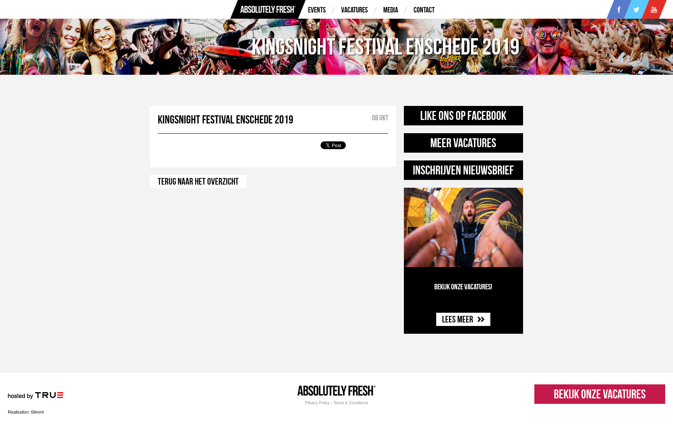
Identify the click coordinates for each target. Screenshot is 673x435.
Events (317, 9)
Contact (424, 9)
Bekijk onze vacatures (600, 394)
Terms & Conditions (350, 403)
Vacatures (354, 9)
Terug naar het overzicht (198, 181)
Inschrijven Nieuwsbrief (463, 170)
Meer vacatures (463, 143)
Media (390, 9)
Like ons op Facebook (463, 115)
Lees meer (458, 319)
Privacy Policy (317, 403)
